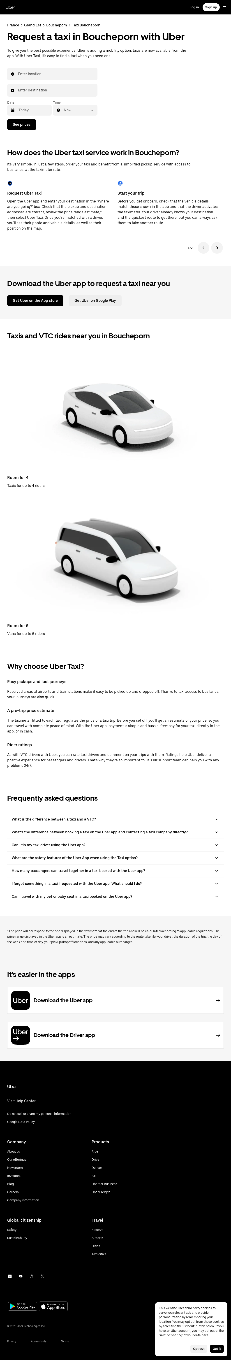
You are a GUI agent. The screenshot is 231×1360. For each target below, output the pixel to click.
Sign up (211, 7)
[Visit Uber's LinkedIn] (10, 1276)
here (204, 1335)
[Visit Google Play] (22, 1306)
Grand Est (32, 25)
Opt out (199, 1349)
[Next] (217, 248)
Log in (194, 7)
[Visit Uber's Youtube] (20, 1276)
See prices (21, 124)
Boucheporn (56, 25)
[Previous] (203, 248)
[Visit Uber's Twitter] (42, 1276)
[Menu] (225, 7)
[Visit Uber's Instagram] (31, 1276)
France (13, 25)
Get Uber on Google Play (95, 300)
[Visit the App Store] (53, 1307)
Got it (217, 1349)
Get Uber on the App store (35, 300)
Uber (10, 7)
